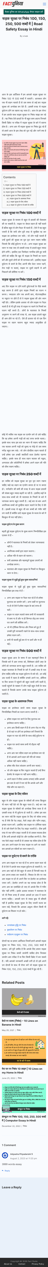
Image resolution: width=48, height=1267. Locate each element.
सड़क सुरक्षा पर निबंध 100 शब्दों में (18, 185)
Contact (21, 1264)
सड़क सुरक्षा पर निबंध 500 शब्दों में (19, 195)
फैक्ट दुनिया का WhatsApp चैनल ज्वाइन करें (24, 11)
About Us (8, 1264)
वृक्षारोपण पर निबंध (14, 929)
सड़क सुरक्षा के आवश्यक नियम (20, 198)
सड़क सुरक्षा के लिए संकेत (19, 202)
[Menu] (44, 4)
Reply (7, 1170)
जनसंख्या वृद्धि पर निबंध (16, 925)
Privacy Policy (38, 1264)
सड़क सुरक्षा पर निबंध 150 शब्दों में (18, 188)
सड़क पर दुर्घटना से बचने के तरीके (22, 205)
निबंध (19, 1030)
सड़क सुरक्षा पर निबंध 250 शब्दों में (18, 192)
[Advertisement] (24, 66)
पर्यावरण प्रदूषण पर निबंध (17, 934)
